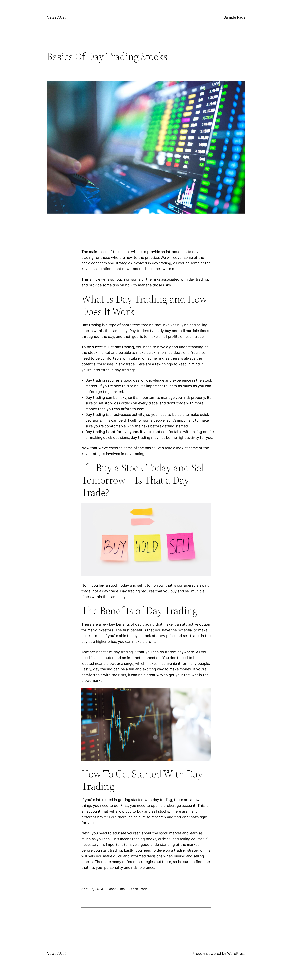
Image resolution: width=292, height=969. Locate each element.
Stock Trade (138, 889)
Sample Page (234, 17)
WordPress (236, 953)
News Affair (57, 17)
